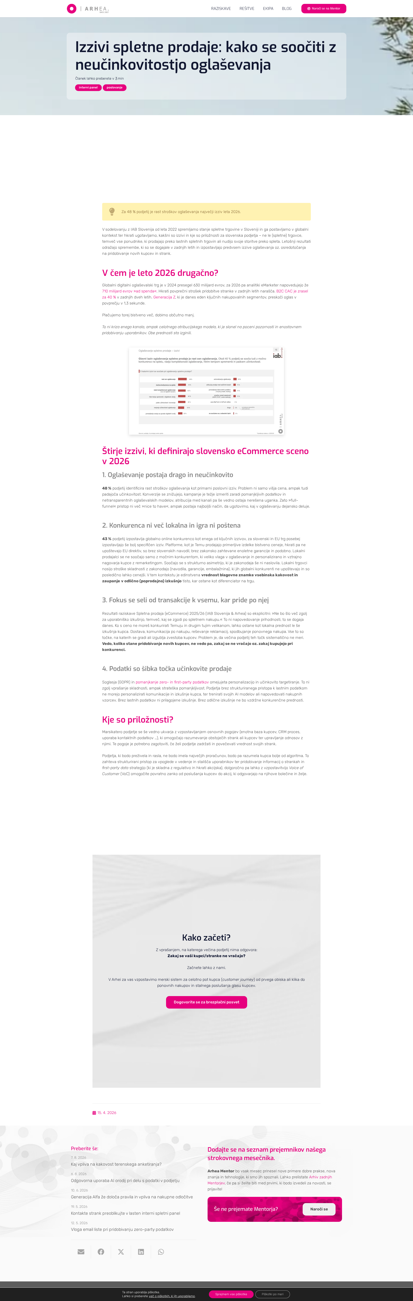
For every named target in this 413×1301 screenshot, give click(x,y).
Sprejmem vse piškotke (231, 1294)
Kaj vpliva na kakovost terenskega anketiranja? (116, 1164)
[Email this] (81, 1252)
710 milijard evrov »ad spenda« (129, 291)
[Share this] (101, 1252)
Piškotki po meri (273, 1294)
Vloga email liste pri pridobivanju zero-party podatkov (122, 1229)
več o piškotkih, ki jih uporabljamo (172, 1296)
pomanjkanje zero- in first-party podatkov (172, 682)
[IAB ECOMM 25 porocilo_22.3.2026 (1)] (206, 391)
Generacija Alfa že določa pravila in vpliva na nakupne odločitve (132, 1196)
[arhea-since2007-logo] (88, 9)
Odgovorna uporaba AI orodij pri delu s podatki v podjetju (125, 1180)
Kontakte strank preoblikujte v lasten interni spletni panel (125, 1213)
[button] (257, 8)
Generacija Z (164, 297)
